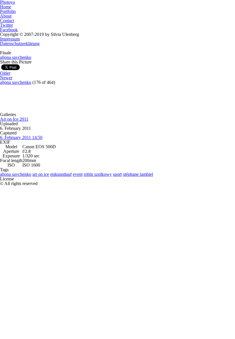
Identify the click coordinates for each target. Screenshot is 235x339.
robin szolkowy (98, 174)
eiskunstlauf (61, 174)
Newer (6, 77)
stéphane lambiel (138, 174)
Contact (7, 20)
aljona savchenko (15, 57)
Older (5, 73)
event (78, 174)
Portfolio (8, 11)
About (5, 16)
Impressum (10, 38)
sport (117, 174)
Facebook (9, 29)
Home (5, 6)
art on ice (40, 174)
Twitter (6, 25)
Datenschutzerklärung (20, 43)
